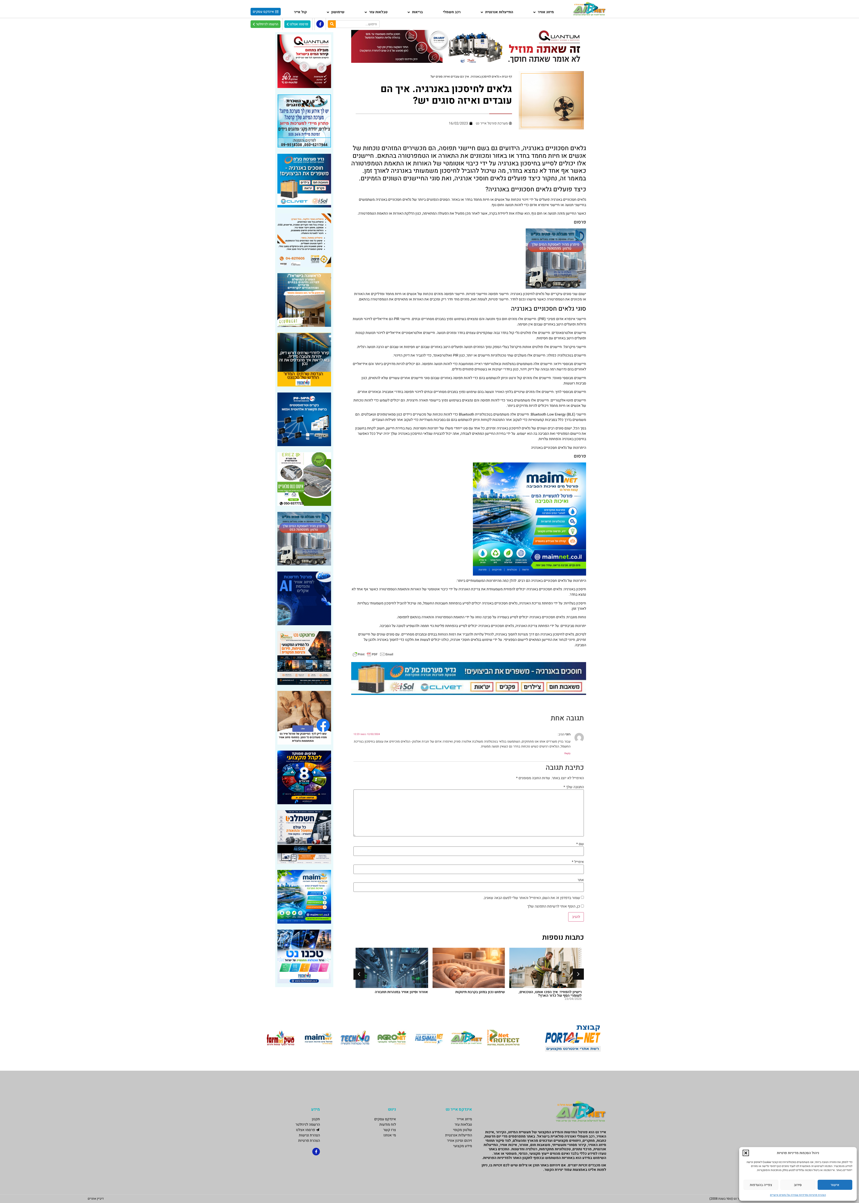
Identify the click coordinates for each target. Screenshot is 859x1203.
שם (580, 844)
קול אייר (300, 12)
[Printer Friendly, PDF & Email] (373, 654)
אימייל (578, 862)
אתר (581, 880)
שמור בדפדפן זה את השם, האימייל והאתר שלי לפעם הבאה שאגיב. (531, 898)
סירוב (798, 1184)
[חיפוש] (332, 24)
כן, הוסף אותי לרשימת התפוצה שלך (554, 906)
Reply (567, 753)
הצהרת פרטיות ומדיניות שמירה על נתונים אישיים (798, 1195)
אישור (835, 1184)
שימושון (337, 12)
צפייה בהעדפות (761, 1184)
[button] (746, 1153)
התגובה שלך (573, 787)
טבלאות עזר (378, 12)
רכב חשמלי (452, 12)
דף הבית (507, 76)
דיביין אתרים (96, 1198)
